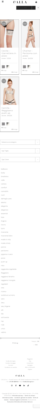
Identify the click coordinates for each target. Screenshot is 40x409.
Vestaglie (30, 365)
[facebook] (15, 385)
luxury (3, 225)
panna (3, 247)
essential (4, 213)
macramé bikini (6, 236)
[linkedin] (24, 385)
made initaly (5, 243)
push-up (4, 262)
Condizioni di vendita (11, 367)
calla (3, 180)
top (2, 321)
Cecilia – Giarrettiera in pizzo (9, 53)
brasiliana (4, 176)
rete (2, 288)
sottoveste (5, 317)
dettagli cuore (6, 199)
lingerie (3, 221)
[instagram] (11, 385)
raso (2, 265)
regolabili (4, 284)
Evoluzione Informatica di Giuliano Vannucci (20, 402)
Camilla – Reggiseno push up (7, 110)
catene (3, 184)
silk (2, 310)
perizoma (4, 251)
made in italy (6, 239)
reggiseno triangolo (8, 280)
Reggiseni (30, 359)
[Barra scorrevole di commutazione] (2, 1)
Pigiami (30, 369)
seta (2, 299)
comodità (4, 191)
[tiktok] (28, 385)
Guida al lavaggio (11, 363)
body (3, 173)
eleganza (4, 210)
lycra (3, 228)
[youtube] (20, 385)
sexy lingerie (5, 306)
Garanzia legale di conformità (18, 399)
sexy (2, 303)
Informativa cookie (7, 397)
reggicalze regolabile (9, 269)
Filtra (15, 343)
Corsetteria (30, 363)
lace (2, 217)
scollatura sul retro (8, 295)
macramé (4, 232)
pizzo (3, 258)
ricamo (3, 291)
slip (2, 314)
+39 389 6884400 (14, 381)
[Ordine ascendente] (38, 8)
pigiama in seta (7, 254)
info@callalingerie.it (28, 381)
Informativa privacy (17, 395)
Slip (30, 361)
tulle (2, 325)
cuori (3, 195)
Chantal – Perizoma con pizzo (30, 53)
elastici (3, 202)
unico (3, 328)
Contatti (10, 365)
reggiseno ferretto (7, 277)
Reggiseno (5, 273)
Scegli (4, 70)
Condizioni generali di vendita (23, 397)
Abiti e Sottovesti (30, 367)
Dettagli (15, 72)
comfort (4, 187)
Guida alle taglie (11, 361)
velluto (3, 332)
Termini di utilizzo (30, 395)
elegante (4, 206)
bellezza (4, 169)
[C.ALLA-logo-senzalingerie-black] (20, 2)
